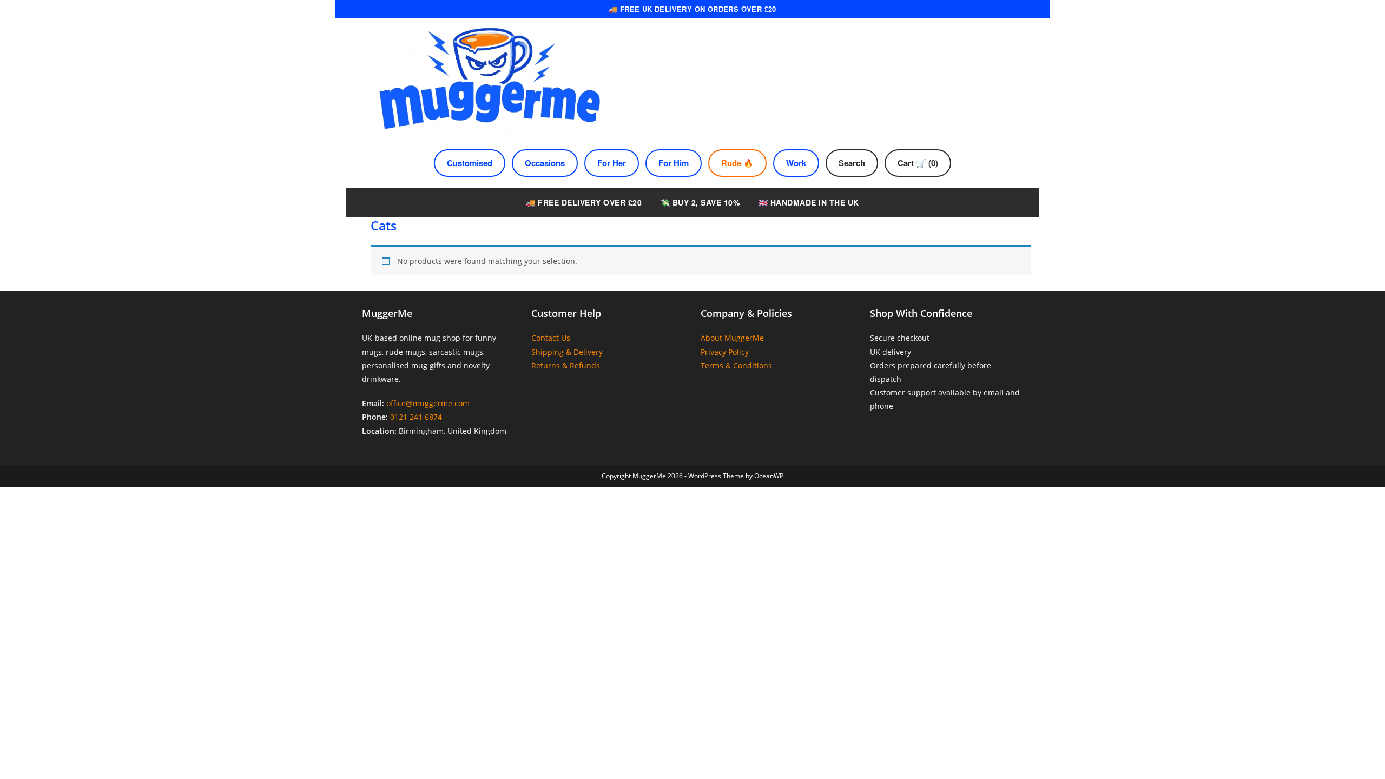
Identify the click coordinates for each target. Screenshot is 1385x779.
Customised (469, 163)
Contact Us (550, 338)
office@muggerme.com (428, 403)
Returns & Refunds (565, 365)
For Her (611, 163)
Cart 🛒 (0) (918, 163)
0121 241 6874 (416, 417)
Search (852, 163)
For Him (673, 163)
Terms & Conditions (736, 365)
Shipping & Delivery (567, 352)
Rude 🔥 (737, 163)
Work (796, 163)
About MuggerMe (732, 338)
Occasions (545, 163)
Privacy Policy (725, 352)
